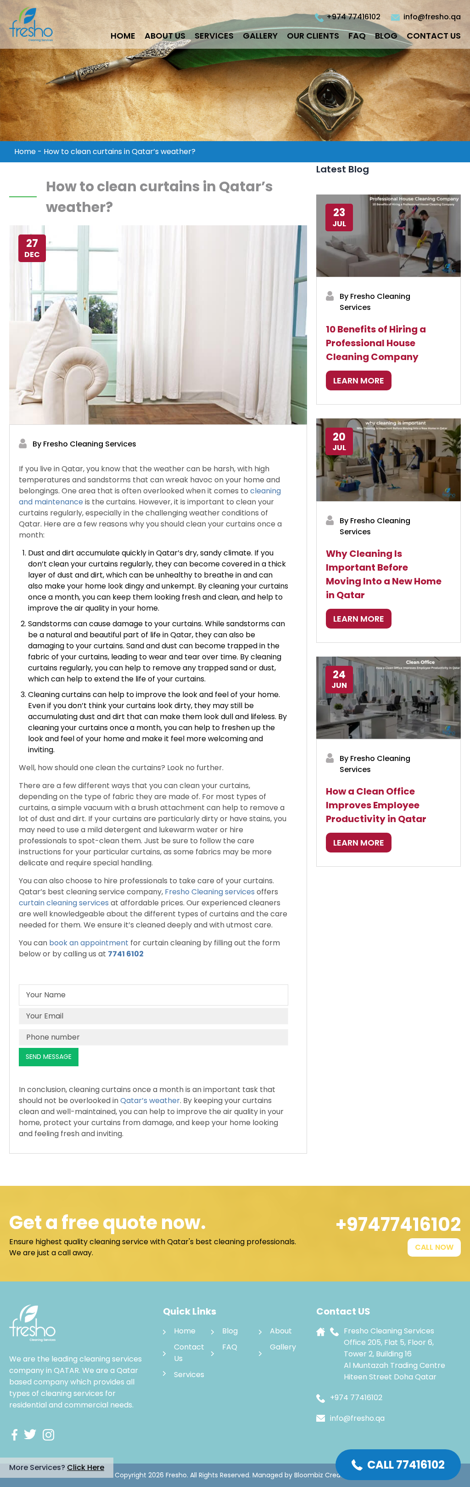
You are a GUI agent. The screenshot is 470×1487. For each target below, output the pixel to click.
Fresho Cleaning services (210, 891)
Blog (386, 35)
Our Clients (313, 35)
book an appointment (89, 943)
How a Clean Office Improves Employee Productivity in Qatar (376, 805)
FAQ (357, 35)
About (281, 1331)
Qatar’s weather (150, 1100)
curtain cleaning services (64, 903)
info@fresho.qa (432, 16)
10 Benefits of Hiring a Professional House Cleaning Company (376, 343)
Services (214, 35)
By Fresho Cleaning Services (84, 444)
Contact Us (434, 35)
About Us (165, 35)
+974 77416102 (353, 16)
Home (123, 35)
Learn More (358, 380)
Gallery (260, 35)
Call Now (434, 1247)
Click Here (85, 1467)
